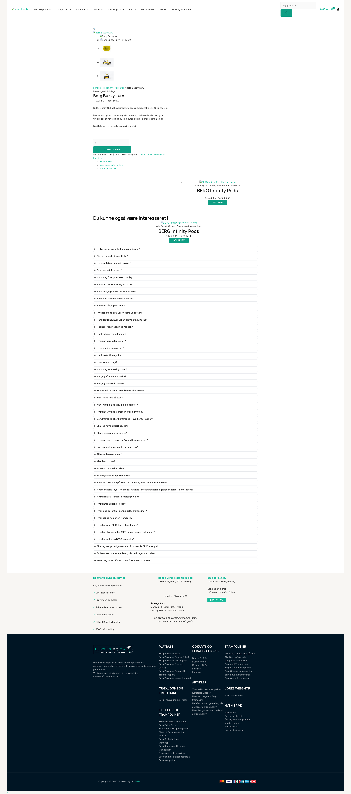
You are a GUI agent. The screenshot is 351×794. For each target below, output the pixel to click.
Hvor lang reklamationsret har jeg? (115, 298)
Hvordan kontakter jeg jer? (111, 341)
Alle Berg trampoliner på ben (240, 653)
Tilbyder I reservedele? (109, 454)
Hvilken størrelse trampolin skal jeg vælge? (120, 411)
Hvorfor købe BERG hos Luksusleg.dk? (117, 525)
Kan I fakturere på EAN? (110, 397)
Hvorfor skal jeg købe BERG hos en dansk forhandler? (126, 532)
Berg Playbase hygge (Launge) (175, 678)
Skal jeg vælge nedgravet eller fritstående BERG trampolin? (129, 546)
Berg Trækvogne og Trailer (173, 700)
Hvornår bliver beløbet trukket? (114, 263)
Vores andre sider (234, 695)
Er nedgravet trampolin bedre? (113, 475)
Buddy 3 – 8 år (199, 661)
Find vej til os (231, 726)
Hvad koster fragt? (107, 362)
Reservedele (146, 154)
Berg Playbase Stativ (169, 653)
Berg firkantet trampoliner (238, 667)
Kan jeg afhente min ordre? (111, 376)
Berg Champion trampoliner (239, 671)
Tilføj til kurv (112, 149)
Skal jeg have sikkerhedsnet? (112, 425)
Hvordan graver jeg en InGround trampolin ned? (122, 440)
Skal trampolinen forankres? (112, 433)
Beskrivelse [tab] (106, 161)
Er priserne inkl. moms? (109, 270)
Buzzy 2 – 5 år (199, 658)
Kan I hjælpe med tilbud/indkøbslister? (117, 404)
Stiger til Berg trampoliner (172, 732)
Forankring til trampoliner (172, 753)
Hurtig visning (228, 182)
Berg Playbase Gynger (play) (174, 657)
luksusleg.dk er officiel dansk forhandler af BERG (123, 560)
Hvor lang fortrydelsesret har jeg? (115, 277)
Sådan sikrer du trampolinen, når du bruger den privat (126, 553)
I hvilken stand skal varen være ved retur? (119, 312)
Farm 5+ (196, 668)
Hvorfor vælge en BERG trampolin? (115, 539)
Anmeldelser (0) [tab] (108, 168)
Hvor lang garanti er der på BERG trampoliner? (122, 511)
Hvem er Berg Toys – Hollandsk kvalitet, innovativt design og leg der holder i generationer (145, 489)
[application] (49, 9)
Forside (97, 87)
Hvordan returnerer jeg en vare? (114, 284)
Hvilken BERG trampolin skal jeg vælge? (118, 496)
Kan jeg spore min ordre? (110, 383)
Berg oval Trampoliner (236, 664)
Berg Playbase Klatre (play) (173, 660)
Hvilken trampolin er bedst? (111, 503)
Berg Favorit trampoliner (237, 674)
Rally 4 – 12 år (199, 665)
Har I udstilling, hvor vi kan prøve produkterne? (122, 319)
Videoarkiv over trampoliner (206, 689)
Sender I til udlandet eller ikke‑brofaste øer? (120, 390)
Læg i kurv (217, 202)
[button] (94, 29)
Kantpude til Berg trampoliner (174, 728)
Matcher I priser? (106, 461)
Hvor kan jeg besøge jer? (110, 348)
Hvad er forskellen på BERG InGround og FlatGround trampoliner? (132, 482)
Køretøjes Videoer (201, 692)
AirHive (162, 735)
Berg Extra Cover (168, 725)
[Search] (286, 13)
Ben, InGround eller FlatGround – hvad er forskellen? (125, 419)
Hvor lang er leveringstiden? (112, 369)
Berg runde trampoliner (237, 678)
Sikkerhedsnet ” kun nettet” (173, 721)
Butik (137, 781)
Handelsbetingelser (234, 730)
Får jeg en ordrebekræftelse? (112, 256)
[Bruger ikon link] (338, 9)
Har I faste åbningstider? (110, 355)
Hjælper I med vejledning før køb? (115, 326)
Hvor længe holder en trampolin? (114, 518)
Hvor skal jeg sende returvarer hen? (116, 291)
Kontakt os (216, 600)
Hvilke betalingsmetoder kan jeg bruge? (118, 249)
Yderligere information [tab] (111, 165)
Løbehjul (196, 672)
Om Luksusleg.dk (233, 716)
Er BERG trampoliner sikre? (111, 468)
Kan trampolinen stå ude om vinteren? (117, 447)
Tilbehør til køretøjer (113, 87)
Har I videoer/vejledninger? (111, 334)
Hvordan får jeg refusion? (111, 305)
